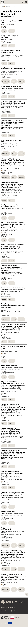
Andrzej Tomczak (6, 395)
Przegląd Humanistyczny (16, 208)
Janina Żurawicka (6, 28)
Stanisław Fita (5, 483)
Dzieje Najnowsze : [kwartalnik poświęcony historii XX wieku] (12, 54)
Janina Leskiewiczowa (7, 372)
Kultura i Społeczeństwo (16, 88)
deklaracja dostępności (8, 607)
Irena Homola (5, 419)
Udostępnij (11, 31)
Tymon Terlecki (5, 294)
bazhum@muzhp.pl (11, 611)
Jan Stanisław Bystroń (7, 518)
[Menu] (22, 2)
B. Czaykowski (5, 355)
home (2, 6)
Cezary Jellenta (5, 336)
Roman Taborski (5, 337)
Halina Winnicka (5, 256)
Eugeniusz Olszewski (7, 537)
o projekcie (21, 602)
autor (15, 6)
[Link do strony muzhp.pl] (2, 2)
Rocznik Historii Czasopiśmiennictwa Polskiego (10, 144)
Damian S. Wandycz (6, 172)
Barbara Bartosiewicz (7, 213)
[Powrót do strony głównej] (9, 602)
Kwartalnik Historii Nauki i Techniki (12, 166)
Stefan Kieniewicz (6, 441)
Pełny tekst (5, 81)
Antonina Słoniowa (6, 278)
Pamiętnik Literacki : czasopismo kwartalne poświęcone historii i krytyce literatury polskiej (12, 71)
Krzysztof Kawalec (6, 234)
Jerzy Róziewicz (5, 540)
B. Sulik (3, 356)
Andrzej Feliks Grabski (7, 564)
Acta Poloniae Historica (16, 457)
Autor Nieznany (5, 463)
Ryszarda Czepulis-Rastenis (9, 195)
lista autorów (9, 6)
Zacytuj (4, 31)
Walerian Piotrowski (6, 539)
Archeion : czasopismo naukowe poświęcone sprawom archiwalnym (13, 389)
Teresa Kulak (4, 235)
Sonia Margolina (5, 111)
